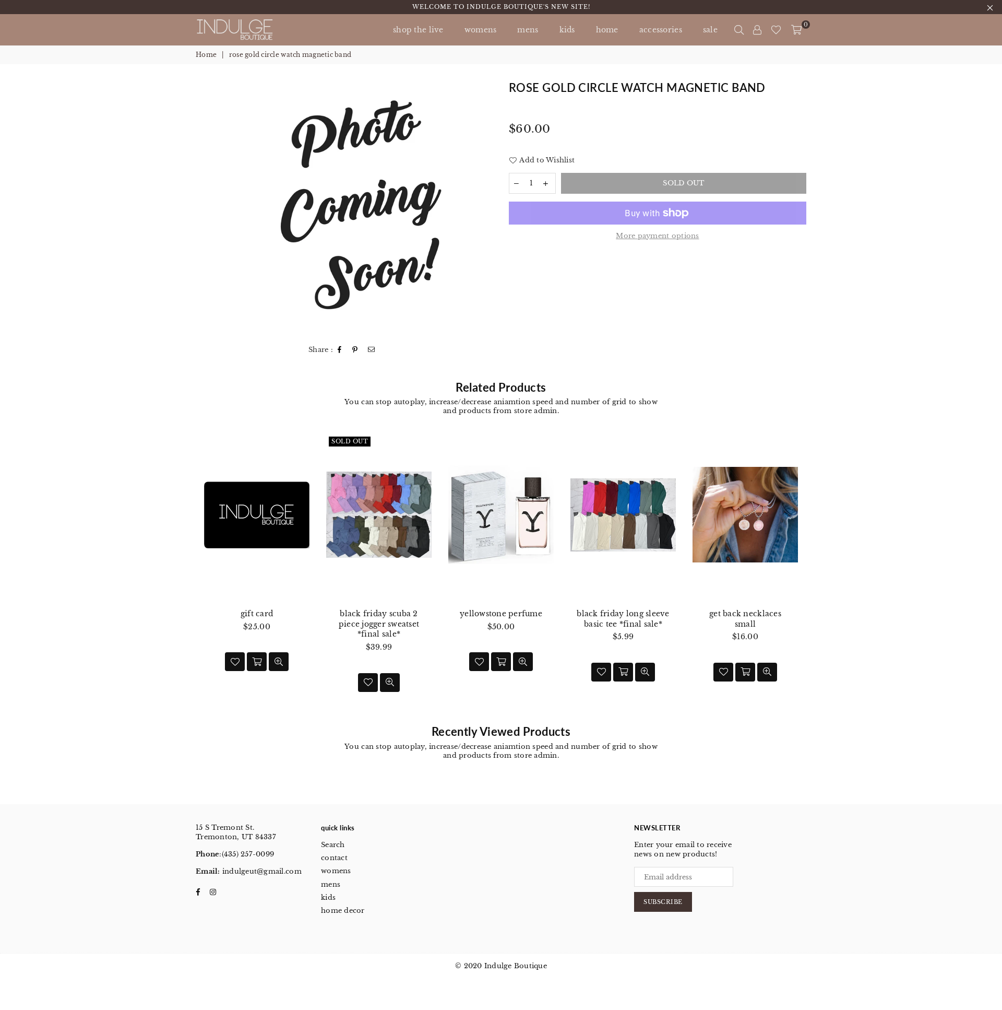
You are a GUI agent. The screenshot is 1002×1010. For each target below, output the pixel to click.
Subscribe (663, 902)
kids (567, 29)
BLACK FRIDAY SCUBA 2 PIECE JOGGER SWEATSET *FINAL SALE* (379, 624)
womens (336, 870)
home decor (343, 910)
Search (333, 844)
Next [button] (818, 574)
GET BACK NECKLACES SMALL (745, 619)
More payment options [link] (657, 235)
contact (334, 857)
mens (527, 29)
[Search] (739, 30)
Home (206, 54)
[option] (367, 206)
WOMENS (480, 29)
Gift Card (257, 613)
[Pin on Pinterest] (355, 350)
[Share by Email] (371, 350)
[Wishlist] (776, 30)
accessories (660, 29)
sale (710, 29)
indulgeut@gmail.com (261, 871)
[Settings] (757, 30)
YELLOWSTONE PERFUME (501, 613)
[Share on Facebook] (339, 350)
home (607, 29)
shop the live (418, 29)
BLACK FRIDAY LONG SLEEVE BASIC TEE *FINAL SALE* (623, 619)
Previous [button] (184, 574)
